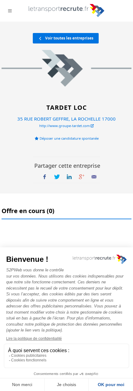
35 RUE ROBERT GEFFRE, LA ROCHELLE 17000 (66, 119)
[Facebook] (44, 177)
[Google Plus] (81, 177)
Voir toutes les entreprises (68, 38)
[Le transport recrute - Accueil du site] (66, 10)
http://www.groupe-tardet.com (65, 125)
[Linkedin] (69, 177)
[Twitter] (57, 177)
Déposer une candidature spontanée (69, 138)
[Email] (94, 177)
